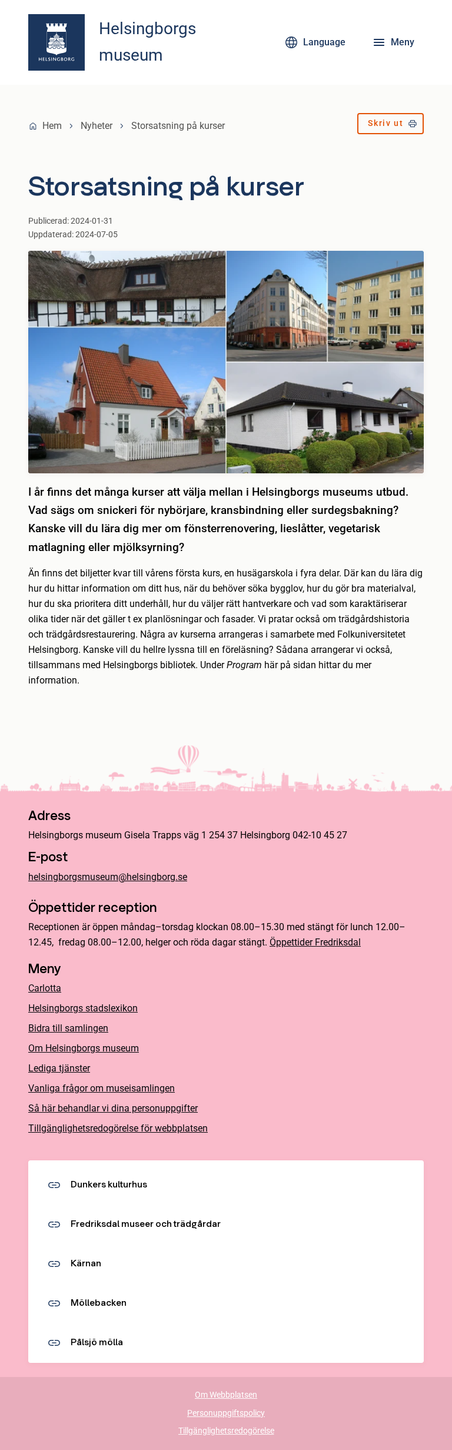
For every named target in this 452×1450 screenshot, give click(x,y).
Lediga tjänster (59, 1068)
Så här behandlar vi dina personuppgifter (113, 1108)
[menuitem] (390, 126)
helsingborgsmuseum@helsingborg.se (107, 876)
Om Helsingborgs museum (83, 1048)
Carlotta (44, 988)
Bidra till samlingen (68, 1028)
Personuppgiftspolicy (226, 1413)
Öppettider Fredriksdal (315, 942)
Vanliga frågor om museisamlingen (101, 1088)
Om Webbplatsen (226, 1395)
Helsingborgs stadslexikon (83, 1008)
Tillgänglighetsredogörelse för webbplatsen (118, 1128)
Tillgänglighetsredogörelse (226, 1431)
